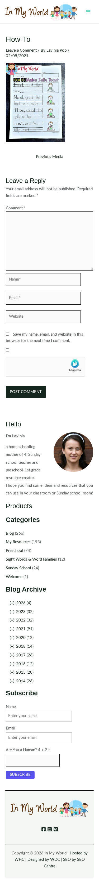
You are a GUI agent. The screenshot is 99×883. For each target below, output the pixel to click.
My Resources (18, 542)
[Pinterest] (55, 829)
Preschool (14, 551)
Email (10, 728)
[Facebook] (43, 829)
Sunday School (18, 568)
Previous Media (49, 157)
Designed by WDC (43, 860)
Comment (15, 208)
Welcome (14, 577)
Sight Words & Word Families (31, 559)
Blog (10, 533)
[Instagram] (49, 829)
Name (11, 707)
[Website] (43, 318)
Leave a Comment (21, 50)
